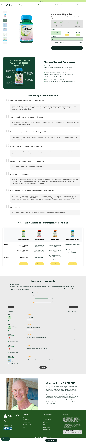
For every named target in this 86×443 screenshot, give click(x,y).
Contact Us (56, 4)
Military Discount (46, 427)
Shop (20, 5)
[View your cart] (83, 4)
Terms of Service (26, 421)
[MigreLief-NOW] (39, 233)
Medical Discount (46, 429)
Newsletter (25, 426)
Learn (29, 5)
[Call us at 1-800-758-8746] (77, 4)
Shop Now (23, 263)
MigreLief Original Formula (16, 317)
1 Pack (56, 33)
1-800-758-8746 (7, 424)
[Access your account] (80, 4)
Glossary (45, 426)
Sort (69, 311)
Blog (24, 427)
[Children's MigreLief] (72, 233)
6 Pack (78, 33)
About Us (63, 4)
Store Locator (45, 422)
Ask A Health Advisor (47, 419)
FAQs (38, 5)
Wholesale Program (27, 424)
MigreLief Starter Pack (15, 361)
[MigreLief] (8, 5)
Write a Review (74, 307)
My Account (45, 416)
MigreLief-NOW (14, 338)
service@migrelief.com (8, 425)
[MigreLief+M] (55, 233)
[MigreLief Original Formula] (23, 233)
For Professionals (71, 4)
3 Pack (67, 33)
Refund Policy (26, 419)
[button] (55, 12)
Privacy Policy (26, 417)
